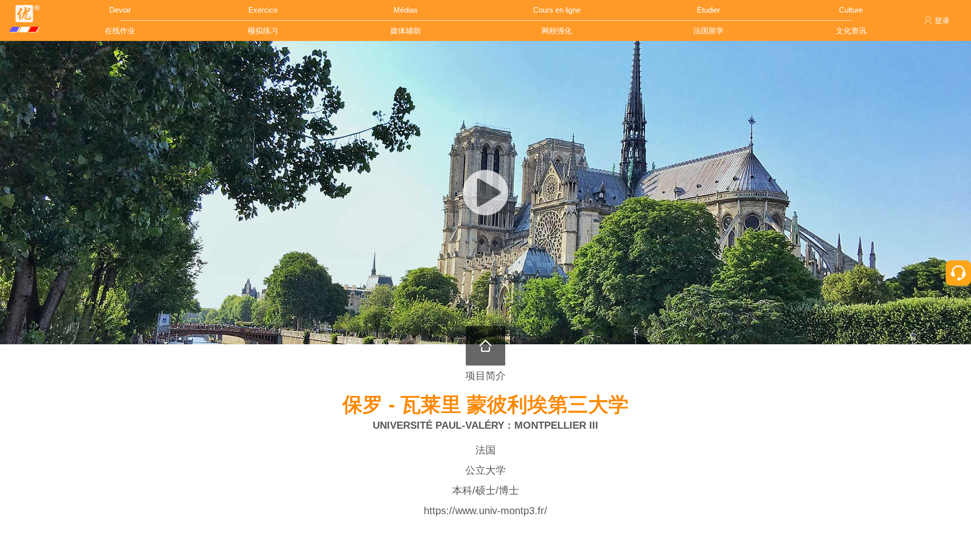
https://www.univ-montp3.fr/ (485, 510)
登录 (942, 20)
